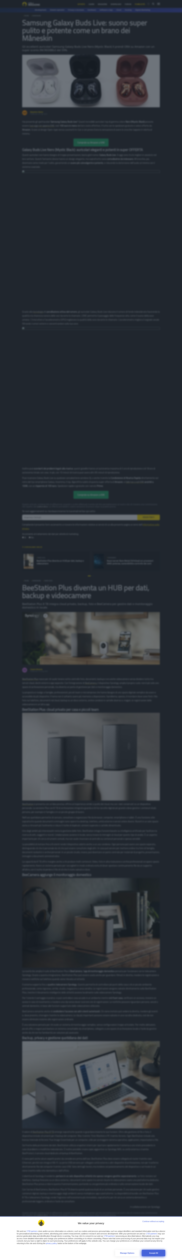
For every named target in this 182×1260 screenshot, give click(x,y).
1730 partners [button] (32, 1231)
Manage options (127, 1253)
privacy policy (51, 1243)
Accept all (153, 1253)
